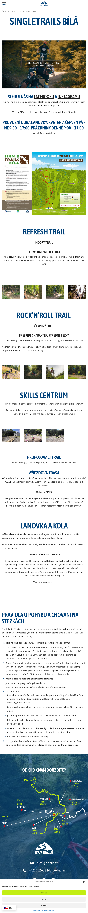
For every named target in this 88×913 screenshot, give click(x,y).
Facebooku (44, 96)
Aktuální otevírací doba (44, 133)
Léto (13, 11)
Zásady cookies (36, 910)
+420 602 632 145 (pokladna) (47, 870)
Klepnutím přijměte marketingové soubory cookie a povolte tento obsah (44, 64)
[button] (84, 882)
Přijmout (44, 893)
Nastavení (44, 905)
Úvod (4, 11)
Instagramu (69, 96)
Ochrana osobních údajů (47, 910)
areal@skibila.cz (47, 863)
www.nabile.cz (48, 582)
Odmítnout (44, 899)
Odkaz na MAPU (44, 492)
